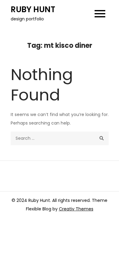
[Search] (102, 138)
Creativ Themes (76, 209)
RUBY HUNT (33, 9)
